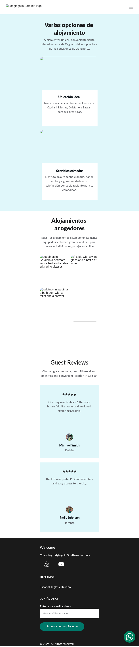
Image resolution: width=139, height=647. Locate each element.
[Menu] (131, 7)
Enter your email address (55, 606)
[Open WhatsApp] (129, 637)
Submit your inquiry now (62, 626)
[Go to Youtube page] (61, 564)
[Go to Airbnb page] (47, 564)
